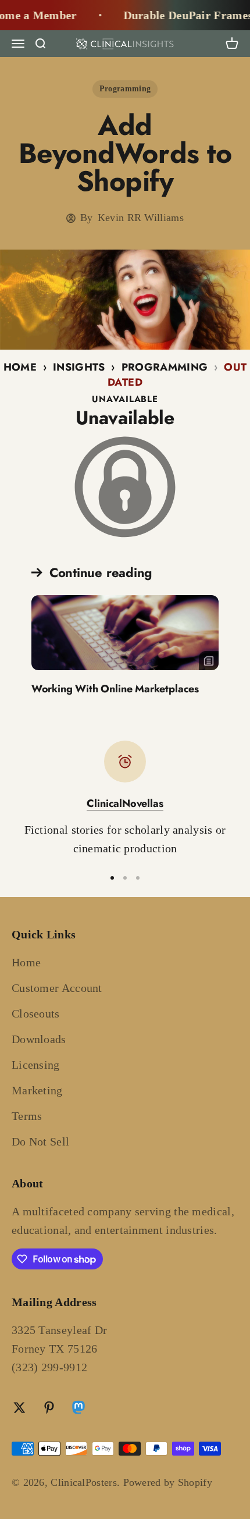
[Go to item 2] (125, 878)
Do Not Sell (40, 1141)
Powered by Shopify (167, 1482)
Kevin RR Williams (141, 217)
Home (20, 367)
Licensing (36, 1064)
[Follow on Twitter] (19, 1407)
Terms (27, 1115)
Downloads (39, 1039)
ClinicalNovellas (125, 803)
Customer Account (57, 987)
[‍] (125, 632)
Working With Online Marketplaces (115, 688)
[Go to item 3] (138, 878)
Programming (125, 88)
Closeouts (36, 1013)
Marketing (37, 1090)
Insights (79, 367)
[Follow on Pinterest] (49, 1407)
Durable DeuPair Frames (182, 15)
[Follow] (78, 1409)
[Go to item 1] (112, 878)
